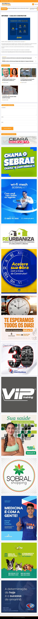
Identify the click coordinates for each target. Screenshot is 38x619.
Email (2, 122)
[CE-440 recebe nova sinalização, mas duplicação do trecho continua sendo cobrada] (28, 72)
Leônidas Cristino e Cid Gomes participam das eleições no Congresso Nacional (17, 61)
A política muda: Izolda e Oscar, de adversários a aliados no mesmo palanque (9, 80)
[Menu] (33, 4)
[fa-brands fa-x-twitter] (34, 0)
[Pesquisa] (35, 4)
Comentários (3, 107)
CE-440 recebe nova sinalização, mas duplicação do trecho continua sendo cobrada (27, 80)
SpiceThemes (23, 617)
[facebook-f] (33, 0)
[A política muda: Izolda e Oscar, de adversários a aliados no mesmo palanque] (10, 72)
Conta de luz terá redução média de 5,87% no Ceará (23, 8)
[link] (28, 51)
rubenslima (5, 95)
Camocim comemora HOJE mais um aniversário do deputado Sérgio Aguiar (17, 58)
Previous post (4, 56)
